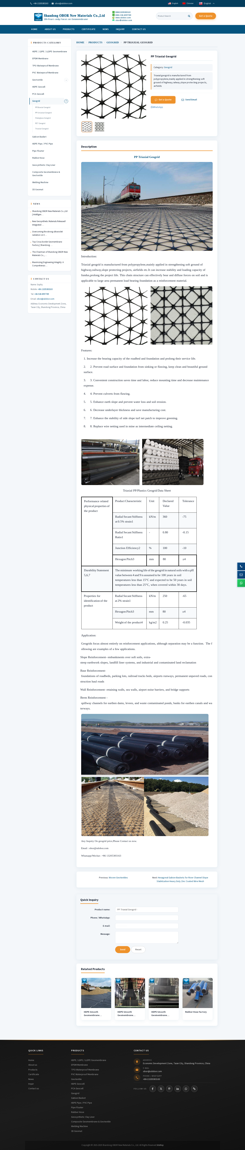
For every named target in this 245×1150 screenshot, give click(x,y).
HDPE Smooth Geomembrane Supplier (159, 1015)
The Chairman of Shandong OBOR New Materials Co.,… (50, 254)
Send (122, 949)
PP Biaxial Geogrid (42, 107)
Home (34, 29)
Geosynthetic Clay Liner (43, 165)
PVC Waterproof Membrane (45, 72)
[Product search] (189, 16)
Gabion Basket (39, 136)
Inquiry (120, 29)
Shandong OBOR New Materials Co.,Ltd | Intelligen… (50, 213)
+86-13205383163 (40, 3)
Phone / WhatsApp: (100, 917)
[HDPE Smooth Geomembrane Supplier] (164, 993)
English (175, 3)
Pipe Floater (38, 150)
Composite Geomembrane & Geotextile (46, 174)
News (105, 29)
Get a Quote (205, 16)
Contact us (139, 29)
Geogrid (112, 42)
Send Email (191, 99)
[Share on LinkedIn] (177, 1088)
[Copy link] (194, 1088)
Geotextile (37, 79)
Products (68, 29)
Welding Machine (40, 182)
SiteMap (160, 1145)
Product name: (102, 909)
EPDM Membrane (40, 58)
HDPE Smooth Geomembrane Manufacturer (92, 1015)
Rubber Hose (38, 157)
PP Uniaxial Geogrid (43, 112)
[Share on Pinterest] (169, 1088)
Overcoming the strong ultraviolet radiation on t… (47, 233)
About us (50, 29)
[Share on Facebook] (152, 1088)
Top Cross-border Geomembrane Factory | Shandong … (47, 243)
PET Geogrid (40, 123)
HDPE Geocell (38, 86)
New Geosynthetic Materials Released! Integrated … (49, 223)
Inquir (31, 1084)
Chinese (189, 3)
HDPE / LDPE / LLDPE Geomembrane (49, 51)
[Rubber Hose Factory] (197, 993)
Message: (105, 934)
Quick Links (35, 1050)
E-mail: (106, 926)
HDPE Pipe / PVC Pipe (42, 143)
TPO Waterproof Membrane (45, 65)
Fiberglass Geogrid (43, 118)
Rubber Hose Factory (196, 1012)
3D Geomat (37, 189)
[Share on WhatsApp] (186, 1088)
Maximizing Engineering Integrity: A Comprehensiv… (48, 264)
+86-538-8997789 (41, 294)
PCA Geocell (38, 94)
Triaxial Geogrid (41, 128)
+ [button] (66, 80)
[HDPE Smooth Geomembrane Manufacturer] (96, 993)
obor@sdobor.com (63, 3)
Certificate (88, 29)
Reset (138, 949)
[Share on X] (161, 1088)
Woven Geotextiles (118, 877)
